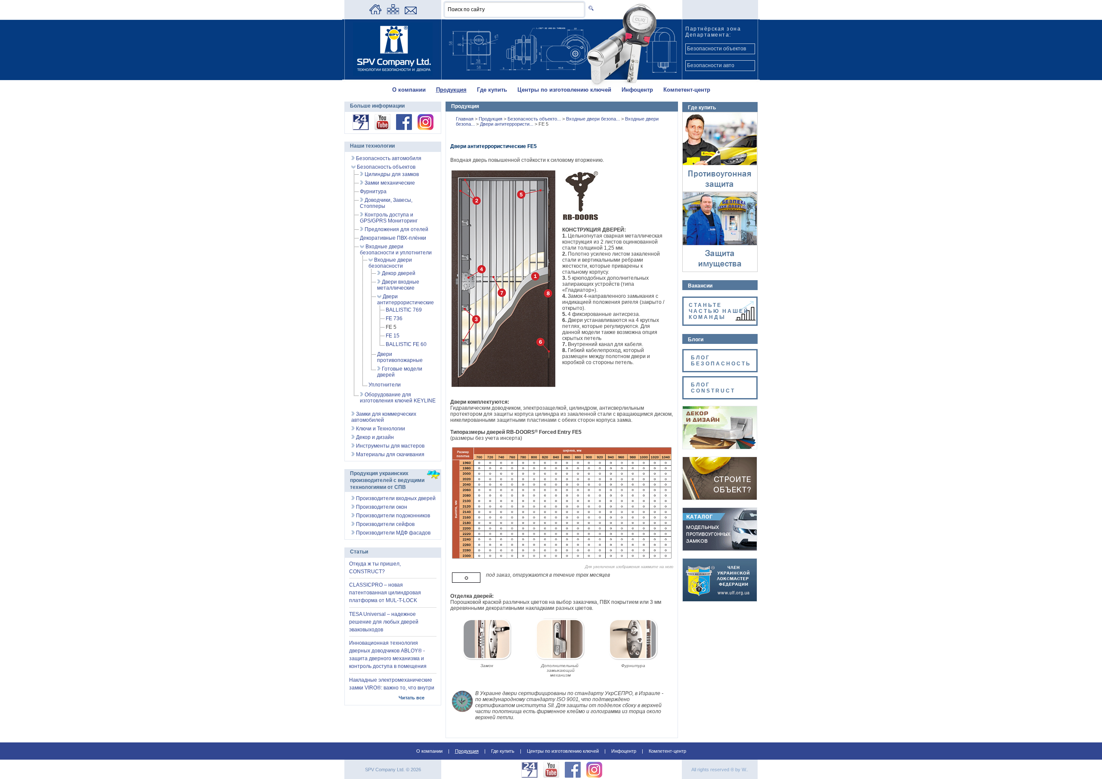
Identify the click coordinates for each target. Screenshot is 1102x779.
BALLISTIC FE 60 (406, 344)
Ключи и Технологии (380, 429)
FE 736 (394, 318)
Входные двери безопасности (390, 263)
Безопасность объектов (385, 167)
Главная (465, 118)
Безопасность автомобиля (388, 158)
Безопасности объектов (716, 49)
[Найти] (589, 8)
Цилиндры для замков (391, 174)
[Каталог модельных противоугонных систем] (720, 549)
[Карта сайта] (393, 12)
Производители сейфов (385, 524)
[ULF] (720, 600)
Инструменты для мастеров (389, 446)
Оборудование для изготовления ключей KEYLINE (398, 398)
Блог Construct (713, 388)
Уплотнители (384, 385)
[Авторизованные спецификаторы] (720, 498)
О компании (409, 90)
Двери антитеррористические (405, 300)
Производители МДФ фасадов (392, 533)
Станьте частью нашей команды (719, 311)
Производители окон (381, 507)
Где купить (492, 90)
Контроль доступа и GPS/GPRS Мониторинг (389, 218)
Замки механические (389, 183)
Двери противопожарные (400, 357)
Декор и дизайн (374, 437)
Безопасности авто (710, 65)
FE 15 (392, 336)
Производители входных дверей (395, 498)
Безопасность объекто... (535, 118)
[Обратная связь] (410, 12)
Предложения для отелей (395, 229)
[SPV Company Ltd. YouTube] (382, 128)
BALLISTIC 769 (404, 310)
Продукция (451, 90)
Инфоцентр (637, 90)
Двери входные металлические (398, 285)
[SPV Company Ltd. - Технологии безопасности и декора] (393, 74)
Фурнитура (373, 192)
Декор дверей (398, 273)
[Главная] (375, 12)
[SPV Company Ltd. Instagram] (425, 128)
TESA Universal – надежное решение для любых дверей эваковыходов (383, 622)
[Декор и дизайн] (720, 447)
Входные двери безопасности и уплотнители (396, 250)
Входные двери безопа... (593, 118)
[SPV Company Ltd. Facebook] (404, 128)
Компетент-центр (686, 90)
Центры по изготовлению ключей (564, 90)
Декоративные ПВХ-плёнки (393, 238)
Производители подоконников (392, 516)
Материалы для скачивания (389, 454)
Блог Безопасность (721, 361)
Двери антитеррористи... (507, 124)
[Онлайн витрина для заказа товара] (361, 128)
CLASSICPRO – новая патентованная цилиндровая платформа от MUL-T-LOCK (385, 592)
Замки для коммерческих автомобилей (383, 417)
